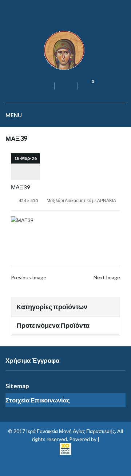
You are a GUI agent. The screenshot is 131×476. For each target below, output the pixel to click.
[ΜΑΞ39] (22, 220)
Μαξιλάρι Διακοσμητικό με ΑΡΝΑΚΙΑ (81, 200)
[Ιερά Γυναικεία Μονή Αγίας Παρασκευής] (65, 50)
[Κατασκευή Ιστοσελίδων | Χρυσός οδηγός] (65, 448)
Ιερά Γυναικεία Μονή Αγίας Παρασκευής (70, 431)
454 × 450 (28, 200)
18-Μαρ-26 (25, 158)
